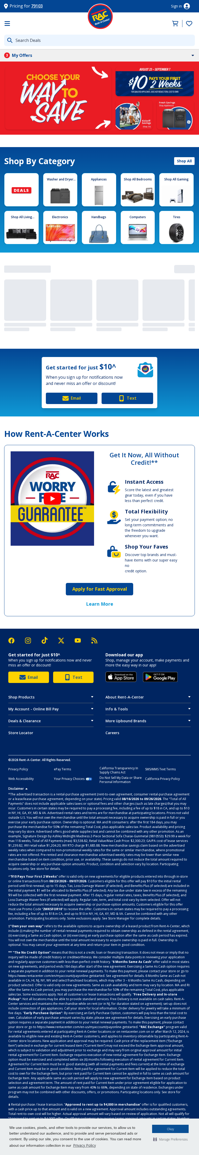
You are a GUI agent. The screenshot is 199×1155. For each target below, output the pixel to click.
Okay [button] (170, 1129)
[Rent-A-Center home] (100, 16)
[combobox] (99, 40)
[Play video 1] (52, 498)
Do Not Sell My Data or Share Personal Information (121, 780)
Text (132, 398)
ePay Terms (62, 769)
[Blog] (94, 640)
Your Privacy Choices (69, 779)
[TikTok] (47, 640)
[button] (170, 1139)
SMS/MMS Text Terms (160, 769)
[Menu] (7, 23)
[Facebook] (14, 640)
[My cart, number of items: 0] (174, 23)
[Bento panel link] (58, 98)
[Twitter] (63, 640)
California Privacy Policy (162, 779)
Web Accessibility (21, 779)
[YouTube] (80, 640)
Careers (112, 732)
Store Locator (20, 732)
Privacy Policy (84, 1145)
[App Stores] (121, 677)
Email (76, 398)
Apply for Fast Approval (99, 589)
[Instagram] (30, 640)
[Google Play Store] (160, 677)
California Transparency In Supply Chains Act (119, 770)
